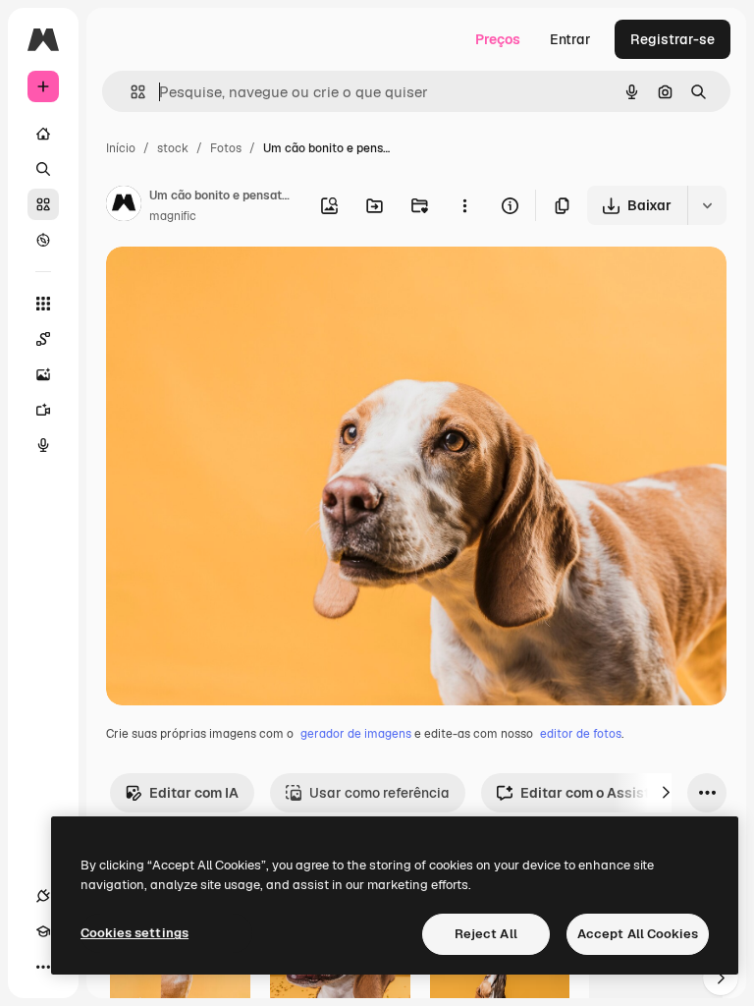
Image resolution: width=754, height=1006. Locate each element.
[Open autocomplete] (130, 91)
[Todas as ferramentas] (43, 303)
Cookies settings (134, 932)
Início (120, 148)
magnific (172, 216)
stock (172, 148)
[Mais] (43, 966)
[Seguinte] (665, 792)
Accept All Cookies (637, 933)
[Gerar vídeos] (43, 409)
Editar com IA (194, 793)
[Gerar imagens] (43, 374)
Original (231, 284)
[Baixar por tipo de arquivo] (707, 205)
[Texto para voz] (43, 445)
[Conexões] (43, 896)
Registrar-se (672, 39)
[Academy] (43, 931)
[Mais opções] (464, 205)
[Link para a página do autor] (123, 206)
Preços (497, 39)
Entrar (570, 39)
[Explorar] (43, 239)
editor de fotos (580, 734)
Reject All (486, 933)
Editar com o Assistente (599, 793)
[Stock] (43, 204)
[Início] (43, 133)
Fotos (226, 148)
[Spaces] (43, 339)
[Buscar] (43, 169)
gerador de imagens (355, 734)
